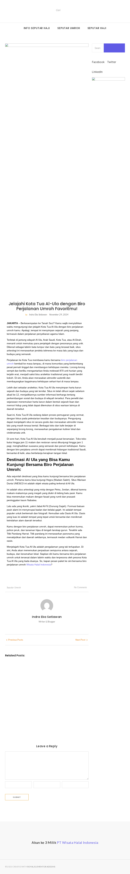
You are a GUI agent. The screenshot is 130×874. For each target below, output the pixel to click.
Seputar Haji (97, 28)
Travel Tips (28, 667)
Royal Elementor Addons (41, 866)
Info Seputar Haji (37, 28)
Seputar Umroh (68, 28)
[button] (98, 60)
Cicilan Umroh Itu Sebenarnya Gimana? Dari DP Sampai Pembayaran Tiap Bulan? (44, 718)
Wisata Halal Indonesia (38, 564)
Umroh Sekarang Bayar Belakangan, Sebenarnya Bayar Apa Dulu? (46, 696)
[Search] (85, 10)
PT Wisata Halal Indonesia (77, 842)
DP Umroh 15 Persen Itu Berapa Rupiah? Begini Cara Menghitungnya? (43, 674)
